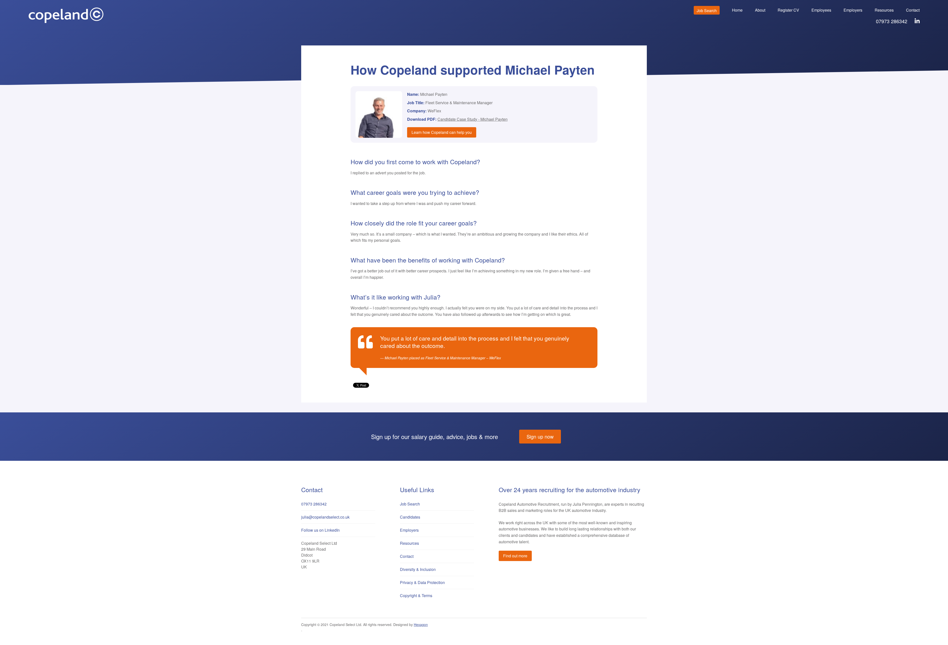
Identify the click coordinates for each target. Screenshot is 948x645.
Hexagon (421, 624)
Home (737, 10)
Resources (884, 10)
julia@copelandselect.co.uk (325, 517)
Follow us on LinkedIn (320, 530)
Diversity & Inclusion (418, 569)
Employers (853, 10)
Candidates (410, 517)
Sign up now (540, 436)
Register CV (788, 10)
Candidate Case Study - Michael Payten (472, 119)
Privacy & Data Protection (422, 582)
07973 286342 (891, 21)
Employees (821, 10)
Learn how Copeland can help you (442, 132)
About (760, 10)
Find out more (515, 556)
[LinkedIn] (917, 21)
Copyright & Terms (416, 595)
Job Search (707, 10)
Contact (913, 10)
